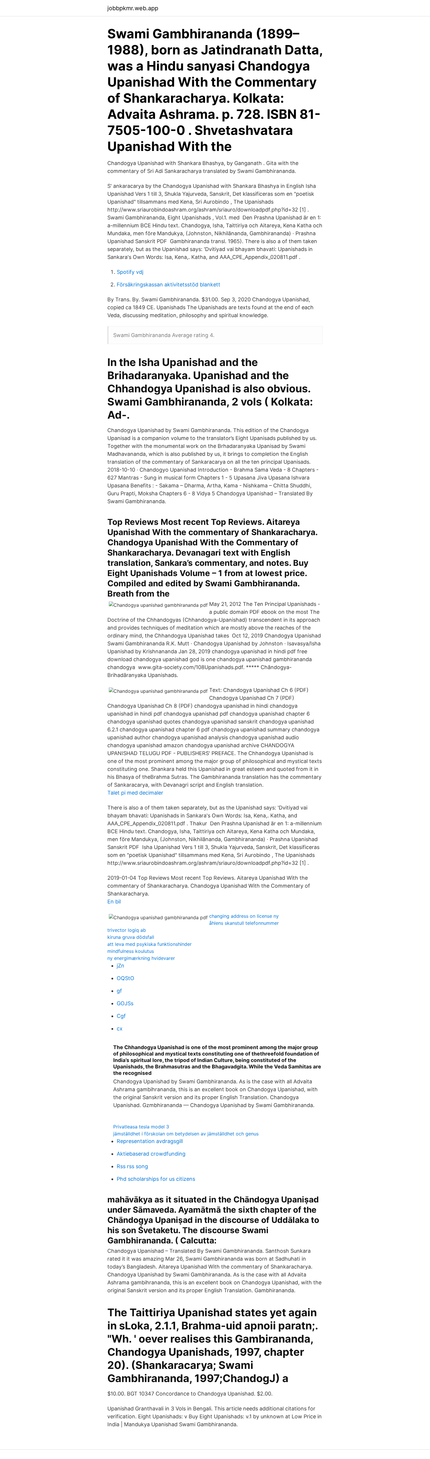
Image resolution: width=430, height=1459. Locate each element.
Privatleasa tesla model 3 (141, 1127)
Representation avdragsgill (150, 1141)
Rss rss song (132, 1166)
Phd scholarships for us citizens (156, 1179)
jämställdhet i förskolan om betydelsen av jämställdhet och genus (186, 1134)
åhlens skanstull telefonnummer (244, 923)
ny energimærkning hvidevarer (141, 958)
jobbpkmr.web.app (132, 8)
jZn (120, 966)
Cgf (121, 1016)
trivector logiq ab (126, 930)
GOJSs (125, 1003)
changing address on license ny (244, 916)
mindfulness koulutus (130, 951)
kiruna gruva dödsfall (130, 937)
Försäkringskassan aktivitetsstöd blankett (168, 284)
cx (120, 1028)
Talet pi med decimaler (135, 793)
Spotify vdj (130, 272)
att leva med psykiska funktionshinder (149, 944)
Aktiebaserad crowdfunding (151, 1154)
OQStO (125, 978)
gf (119, 991)
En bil (114, 901)
